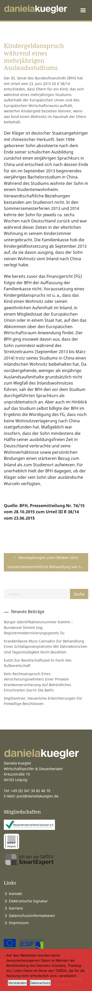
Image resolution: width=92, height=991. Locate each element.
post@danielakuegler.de (38, 796)
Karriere (16, 908)
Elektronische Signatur (28, 901)
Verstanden (17, 983)
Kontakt (15, 893)
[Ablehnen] (85, 970)
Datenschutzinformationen (32, 915)
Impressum (19, 922)
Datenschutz (40, 983)
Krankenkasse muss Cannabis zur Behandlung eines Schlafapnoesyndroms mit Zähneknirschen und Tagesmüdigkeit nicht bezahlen (45, 646)
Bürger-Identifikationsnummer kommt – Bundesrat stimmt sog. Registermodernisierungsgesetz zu (38, 627)
